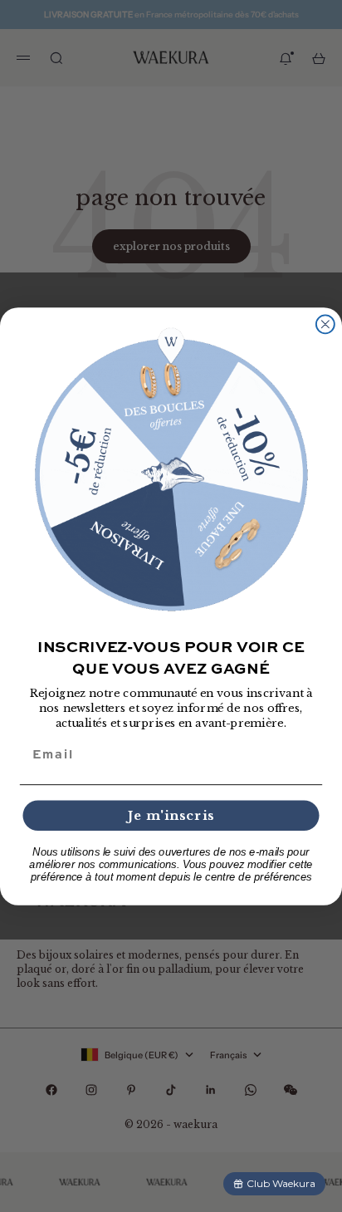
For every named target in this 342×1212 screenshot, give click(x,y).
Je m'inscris (171, 814)
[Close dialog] (325, 324)
